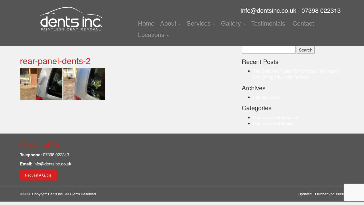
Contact (302, 23)
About (169, 23)
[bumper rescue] (71, 20)
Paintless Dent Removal (275, 117)
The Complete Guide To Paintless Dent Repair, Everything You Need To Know (296, 74)
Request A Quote (38, 175)
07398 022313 (321, 10)
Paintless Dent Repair (273, 123)
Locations (152, 34)
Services (199, 23)
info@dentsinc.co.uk (268, 10)
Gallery (232, 23)
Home (146, 23)
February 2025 (266, 97)
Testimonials (268, 23)
